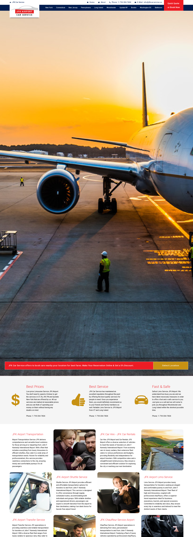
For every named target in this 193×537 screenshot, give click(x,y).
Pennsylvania (86, 8)
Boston (133, 8)
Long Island (98, 8)
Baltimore (158, 8)
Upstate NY (124, 8)
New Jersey (73, 8)
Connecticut (60, 8)
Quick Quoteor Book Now (174, 5)
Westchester (111, 8)
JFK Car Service (18, 2)
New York (49, 8)
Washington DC (145, 8)
